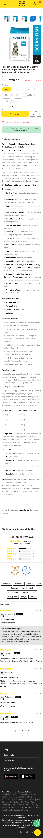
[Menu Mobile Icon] (5, 4)
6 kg (6, 101)
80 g (6, 95)
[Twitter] (27, 832)
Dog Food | (26, 802)
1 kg (6, 89)
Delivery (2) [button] (19, 584)
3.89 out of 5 (27, 541)
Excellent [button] (14, 588)
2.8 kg (29, 95)
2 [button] (18, 731)
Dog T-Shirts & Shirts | (21, 805)
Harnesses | (12, 807)
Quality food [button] (12, 597)
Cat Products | (13, 794)
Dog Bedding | (19, 799)
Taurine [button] (32, 597)
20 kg (18, 101)
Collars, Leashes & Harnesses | (15, 797)
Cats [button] (39, 584)
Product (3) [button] (6, 584)
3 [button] (22, 731)
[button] (12, 548)
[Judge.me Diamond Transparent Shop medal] (26, 570)
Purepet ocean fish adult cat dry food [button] (22, 592)
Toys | (4, 810)
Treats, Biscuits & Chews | (18, 810)
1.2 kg (18, 95)
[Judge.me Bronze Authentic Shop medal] (15, 570)
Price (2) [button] (30, 584)
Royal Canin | (34, 807)
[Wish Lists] (33, 114)
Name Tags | (23, 807)
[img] (5, 611)
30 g (18, 89)
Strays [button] (23, 597)
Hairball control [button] (27, 588)
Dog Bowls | (31, 799)
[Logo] (22, 3)
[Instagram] (33, 832)
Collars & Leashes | (28, 794)
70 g (30, 89)
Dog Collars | (15, 802)
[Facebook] (21, 832)
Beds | (4, 794)
